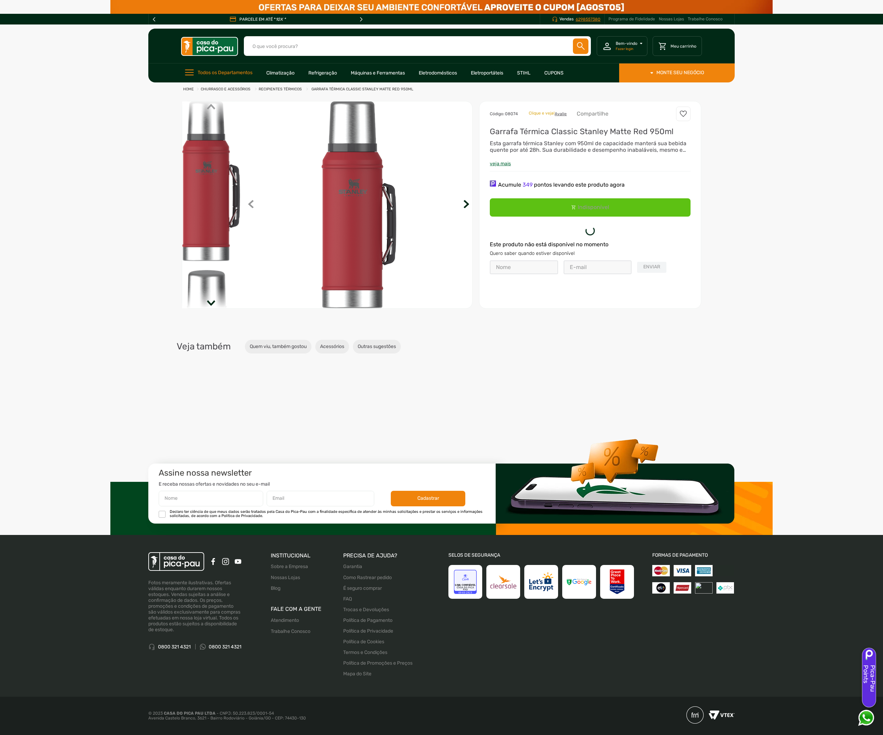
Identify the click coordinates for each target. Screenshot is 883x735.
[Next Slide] (361, 19)
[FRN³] (695, 715)
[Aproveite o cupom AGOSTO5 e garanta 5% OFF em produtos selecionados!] (441, 7)
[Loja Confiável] (465, 582)
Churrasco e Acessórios (225, 89)
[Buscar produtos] (581, 46)
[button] (359, 204)
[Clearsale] (503, 582)
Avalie (561, 113)
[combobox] (417, 46)
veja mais (500, 164)
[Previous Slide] (154, 19)
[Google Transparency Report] (579, 582)
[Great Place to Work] (617, 582)
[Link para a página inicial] (188, 89)
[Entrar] (622, 46)
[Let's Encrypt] (541, 582)
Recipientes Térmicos (280, 89)
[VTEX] (719, 716)
